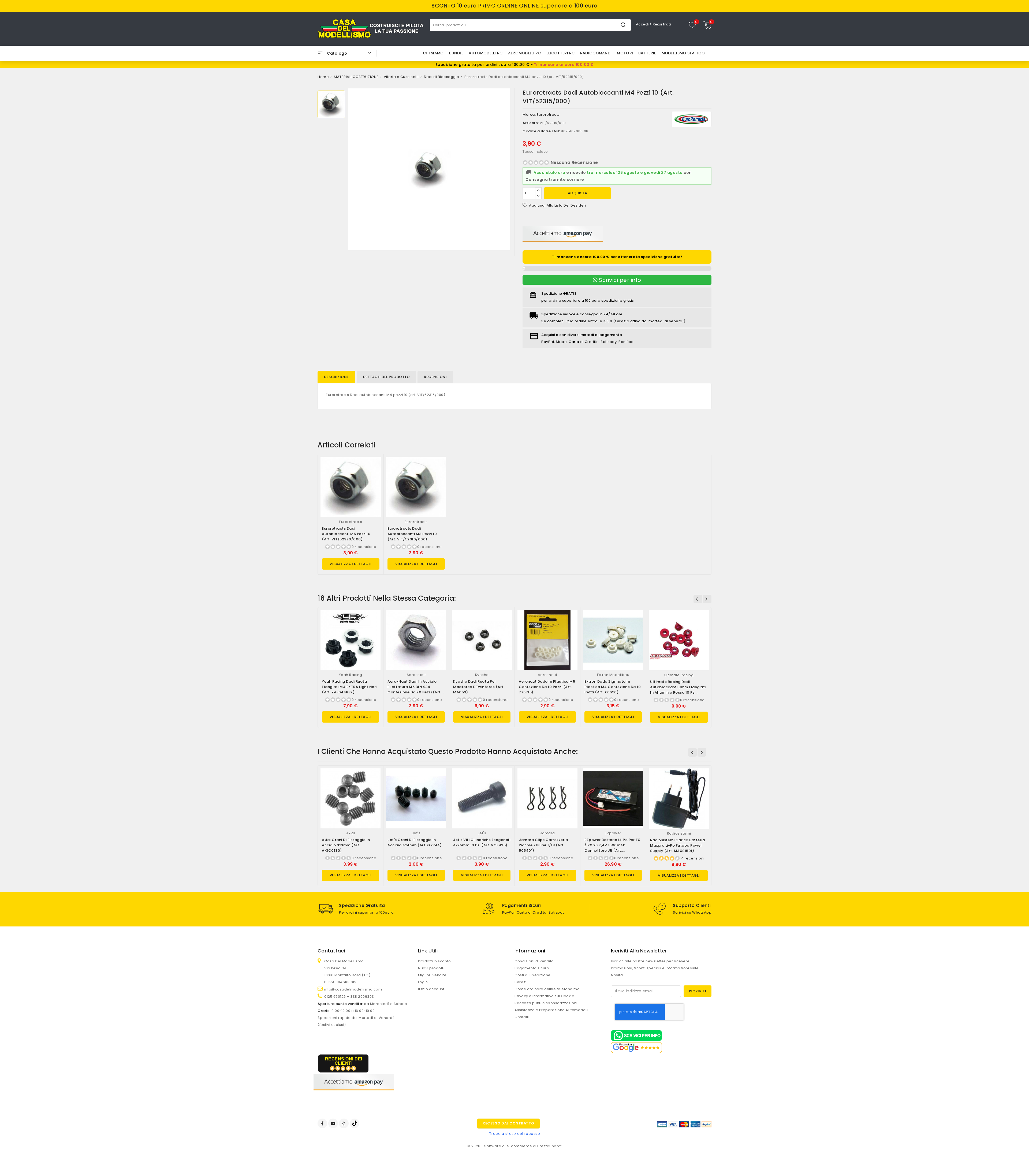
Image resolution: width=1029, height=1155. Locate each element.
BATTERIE (647, 53)
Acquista (577, 193)
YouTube (333, 1123)
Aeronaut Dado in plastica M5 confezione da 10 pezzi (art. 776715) (547, 687)
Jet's (416, 833)
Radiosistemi (679, 833)
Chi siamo (433, 53)
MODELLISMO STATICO (683, 53)
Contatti (521, 1016)
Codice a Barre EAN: (541, 131)
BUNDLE (456, 53)
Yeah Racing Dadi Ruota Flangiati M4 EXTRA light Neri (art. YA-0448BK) (349, 687)
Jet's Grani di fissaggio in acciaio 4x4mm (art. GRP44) (414, 842)
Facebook (323, 1123)
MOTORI (625, 53)
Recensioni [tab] (435, 376)
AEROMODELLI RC (524, 53)
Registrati (662, 24)
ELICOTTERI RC (560, 53)
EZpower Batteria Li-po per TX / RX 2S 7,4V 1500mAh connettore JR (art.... (612, 845)
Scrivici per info (619, 280)
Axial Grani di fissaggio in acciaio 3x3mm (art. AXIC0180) (346, 845)
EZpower (613, 833)
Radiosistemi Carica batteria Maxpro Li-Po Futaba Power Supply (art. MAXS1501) (677, 845)
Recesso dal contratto (508, 1123)
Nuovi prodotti (431, 968)
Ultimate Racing (679, 675)
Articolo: (531, 122)
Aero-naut (416, 674)
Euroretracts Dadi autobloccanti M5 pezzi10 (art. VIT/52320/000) (346, 534)
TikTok (355, 1123)
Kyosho (482, 674)
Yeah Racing (350, 674)
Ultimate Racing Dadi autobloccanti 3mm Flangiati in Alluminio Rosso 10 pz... (678, 687)
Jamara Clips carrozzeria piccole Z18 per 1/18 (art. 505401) (543, 845)
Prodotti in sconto (434, 961)
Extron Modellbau (613, 674)
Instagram (344, 1123)
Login (423, 982)
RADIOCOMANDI (596, 53)
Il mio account (431, 989)
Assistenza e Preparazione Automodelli (551, 1009)
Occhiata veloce (374, 466)
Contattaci (331, 950)
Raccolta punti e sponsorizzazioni (545, 1003)
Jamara (547, 833)
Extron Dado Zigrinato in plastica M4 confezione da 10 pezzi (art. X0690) (612, 687)
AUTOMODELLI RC (485, 53)
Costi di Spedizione (532, 975)
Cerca (623, 25)
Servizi (520, 982)
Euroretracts (548, 114)
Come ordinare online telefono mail (547, 989)
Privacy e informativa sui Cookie (544, 996)
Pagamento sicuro (531, 968)
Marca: (529, 114)
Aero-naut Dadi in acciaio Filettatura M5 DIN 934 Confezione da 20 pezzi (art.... (415, 687)
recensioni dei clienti (343, 1061)
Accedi (643, 24)
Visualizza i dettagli (351, 563)
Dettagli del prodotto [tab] (386, 376)
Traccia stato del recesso (514, 1133)
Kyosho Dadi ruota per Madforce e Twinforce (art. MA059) (478, 687)
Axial (350, 833)
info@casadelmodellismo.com (353, 989)
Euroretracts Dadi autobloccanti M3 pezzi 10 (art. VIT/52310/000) (412, 534)
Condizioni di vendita (534, 961)
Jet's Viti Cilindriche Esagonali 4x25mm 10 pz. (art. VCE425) (481, 842)
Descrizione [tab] (336, 376)
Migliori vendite (432, 975)
